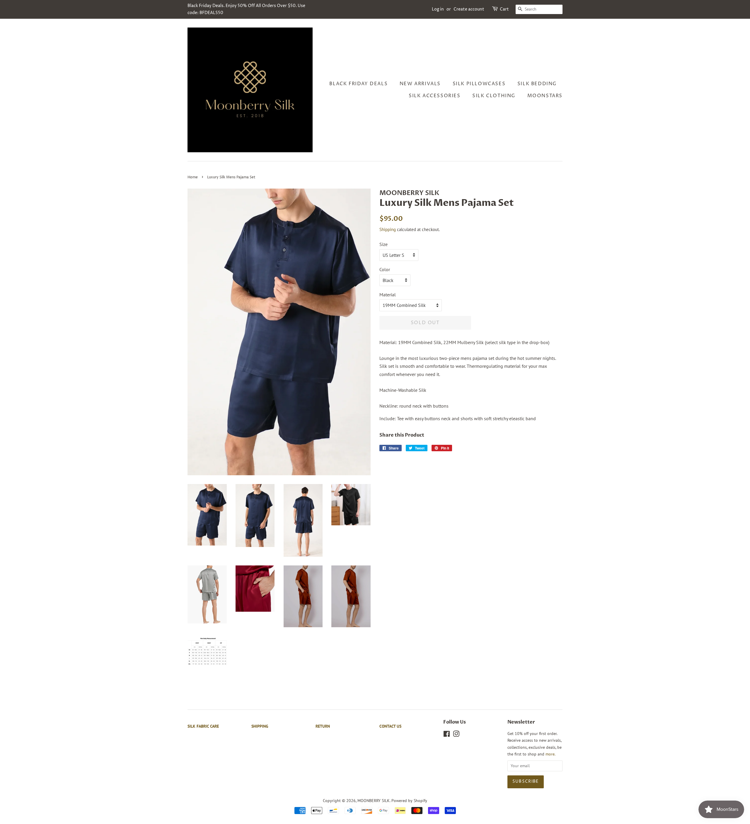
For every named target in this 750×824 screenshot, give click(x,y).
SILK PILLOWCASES (479, 84)
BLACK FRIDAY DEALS (358, 84)
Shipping (387, 229)
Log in (438, 9)
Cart (504, 9)
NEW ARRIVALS (420, 84)
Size (383, 244)
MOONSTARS (544, 96)
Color (384, 269)
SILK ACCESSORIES (435, 96)
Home (193, 177)
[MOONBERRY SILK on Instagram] (456, 735)
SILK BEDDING (537, 84)
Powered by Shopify (409, 800)
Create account (469, 9)
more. (550, 754)
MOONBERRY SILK (373, 800)
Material (387, 295)
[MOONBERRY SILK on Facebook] (446, 735)
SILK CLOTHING (493, 96)
